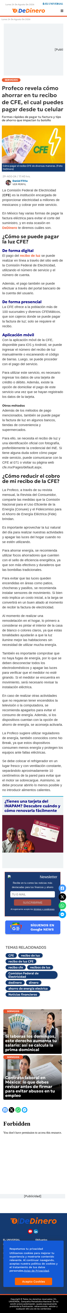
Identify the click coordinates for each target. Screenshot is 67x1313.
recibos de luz (40, 967)
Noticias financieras (22, 994)
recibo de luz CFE (21, 961)
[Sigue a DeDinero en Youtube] (30, 1231)
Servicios (13, 1011)
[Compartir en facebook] (62, 888)
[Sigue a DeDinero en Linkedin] (36, 1231)
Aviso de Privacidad (36, 1270)
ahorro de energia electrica (28, 988)
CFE (11, 955)
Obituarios (41, 1239)
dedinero (15, 982)
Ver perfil (19, 184)
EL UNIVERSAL (11, 1239)
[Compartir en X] (62, 897)
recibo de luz (30, 955)
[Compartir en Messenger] (62, 914)
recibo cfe (15, 967)
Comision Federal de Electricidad (23, 974)
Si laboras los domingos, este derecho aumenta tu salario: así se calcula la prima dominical (31, 1043)
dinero (34, 982)
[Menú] (62, 11)
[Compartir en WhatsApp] (62, 905)
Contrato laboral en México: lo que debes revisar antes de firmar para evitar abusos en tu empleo (30, 1086)
